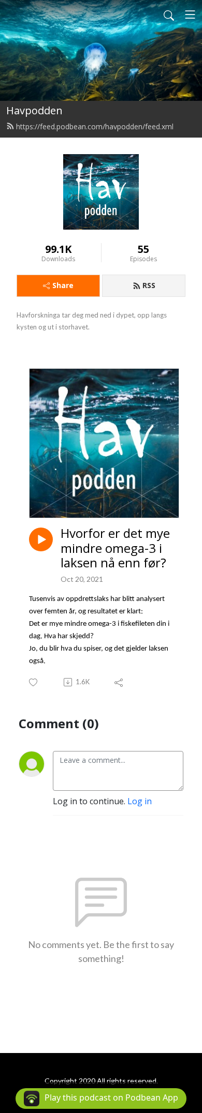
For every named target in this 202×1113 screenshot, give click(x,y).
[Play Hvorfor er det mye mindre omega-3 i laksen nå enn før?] (41, 539)
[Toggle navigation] (190, 14)
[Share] (119, 682)
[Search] (169, 14)
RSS (148, 285)
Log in (139, 801)
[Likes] (34, 682)
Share (63, 285)
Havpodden (34, 110)
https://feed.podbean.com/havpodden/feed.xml (95, 126)
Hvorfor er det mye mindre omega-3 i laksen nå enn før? (115, 548)
